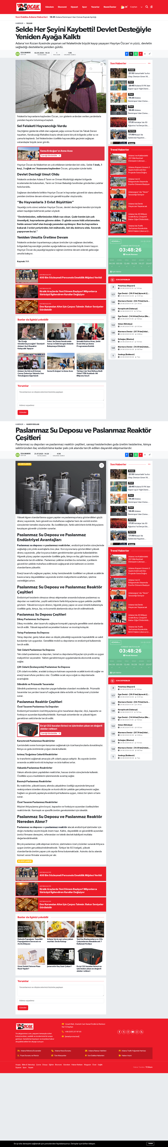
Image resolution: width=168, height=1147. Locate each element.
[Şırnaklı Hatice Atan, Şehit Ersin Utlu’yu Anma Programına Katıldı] (90, 331)
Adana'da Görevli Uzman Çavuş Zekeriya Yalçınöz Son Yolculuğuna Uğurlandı (31, 373)
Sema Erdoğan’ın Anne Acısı (60, 371)
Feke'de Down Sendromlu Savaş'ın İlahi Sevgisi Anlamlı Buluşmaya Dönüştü (60, 343)
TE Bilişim (149, 1067)
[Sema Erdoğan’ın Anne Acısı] (61, 361)
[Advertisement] (74, 1110)
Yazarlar (95, 7)
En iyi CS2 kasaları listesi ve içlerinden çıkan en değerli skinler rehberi (89, 968)
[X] (124, 1032)
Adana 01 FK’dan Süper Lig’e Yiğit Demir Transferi (139, 87)
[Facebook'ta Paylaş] (127, 54)
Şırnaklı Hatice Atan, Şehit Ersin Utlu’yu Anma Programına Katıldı (88, 343)
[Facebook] (119, 1032)
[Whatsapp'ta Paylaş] (136, 54)
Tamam (150, 1143)
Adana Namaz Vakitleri (97, 1051)
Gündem (49, 7)
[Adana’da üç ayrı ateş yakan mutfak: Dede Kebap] (61, 929)
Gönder (23, 412)
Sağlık (100, 1065)
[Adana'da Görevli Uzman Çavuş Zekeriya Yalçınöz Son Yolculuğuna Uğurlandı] (31, 361)
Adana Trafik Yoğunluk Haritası (134, 1051)
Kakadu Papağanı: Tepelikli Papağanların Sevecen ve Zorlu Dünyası (30, 941)
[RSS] (141, 1032)
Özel (131, 82)
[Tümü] (149, 63)
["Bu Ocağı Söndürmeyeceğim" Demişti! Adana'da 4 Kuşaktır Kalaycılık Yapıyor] (31, 331)
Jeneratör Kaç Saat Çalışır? (59, 966)
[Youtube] (133, 1032)
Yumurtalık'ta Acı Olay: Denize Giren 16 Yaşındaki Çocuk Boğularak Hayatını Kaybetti (139, 75)
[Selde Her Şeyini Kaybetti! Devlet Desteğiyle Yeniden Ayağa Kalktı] (60, 86)
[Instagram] (128, 1032)
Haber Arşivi (127, 1056)
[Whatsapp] (137, 1032)
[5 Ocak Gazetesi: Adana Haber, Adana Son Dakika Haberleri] (28, 7)
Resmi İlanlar (110, 7)
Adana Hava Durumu (63, 1051)
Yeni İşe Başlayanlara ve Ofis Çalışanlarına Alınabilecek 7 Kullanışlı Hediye (90, 941)
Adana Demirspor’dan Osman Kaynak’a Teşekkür (138, 100)
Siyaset (74, 7)
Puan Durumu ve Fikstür (29, 1056)
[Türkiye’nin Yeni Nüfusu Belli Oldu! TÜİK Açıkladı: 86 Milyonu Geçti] (90, 361)
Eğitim (51, 1065)
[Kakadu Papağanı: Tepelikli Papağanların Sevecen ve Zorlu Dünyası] (31, 929)
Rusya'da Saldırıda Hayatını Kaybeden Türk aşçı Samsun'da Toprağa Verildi (137, 136)
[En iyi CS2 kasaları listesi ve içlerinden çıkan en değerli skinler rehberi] (90, 956)
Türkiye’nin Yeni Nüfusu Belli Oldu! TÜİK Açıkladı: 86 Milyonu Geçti (89, 373)
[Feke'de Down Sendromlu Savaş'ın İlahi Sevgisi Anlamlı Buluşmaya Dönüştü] (61, 331)
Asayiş (131, 70)
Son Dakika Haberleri (96, 1056)
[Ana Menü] (150, 7)
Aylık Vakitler (116, 272)
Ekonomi (62, 7)
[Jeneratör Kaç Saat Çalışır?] (61, 956)
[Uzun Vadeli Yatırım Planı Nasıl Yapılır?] (31, 956)
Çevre (38, 1065)
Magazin (87, 1065)
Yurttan (132, 119)
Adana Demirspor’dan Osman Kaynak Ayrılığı (73, 17)
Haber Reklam (32, 424)
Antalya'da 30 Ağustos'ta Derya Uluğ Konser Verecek (138, 124)
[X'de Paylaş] (131, 54)
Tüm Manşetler (60, 1056)
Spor (84, 7)
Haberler (19, 23)
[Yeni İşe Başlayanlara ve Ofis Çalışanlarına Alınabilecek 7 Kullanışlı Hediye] (90, 929)
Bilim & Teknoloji (28, 1065)
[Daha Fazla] (141, 54)
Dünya (44, 1065)
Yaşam (29, 23)
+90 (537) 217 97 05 (73, 1032)
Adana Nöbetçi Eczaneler (31, 1051)
